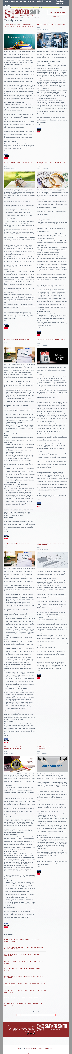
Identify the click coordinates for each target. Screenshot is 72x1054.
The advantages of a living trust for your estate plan (23, 998)
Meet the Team (14, 1)
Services (23, 1)
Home (6, 1)
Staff (64, 1053)
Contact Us (49, 1)
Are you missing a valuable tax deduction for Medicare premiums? (23, 976)
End (54, 1015)
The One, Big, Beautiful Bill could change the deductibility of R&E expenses (25, 984)
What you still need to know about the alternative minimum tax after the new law (17, 747)
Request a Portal (55, 16)
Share (6, 154)
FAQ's (61, 16)
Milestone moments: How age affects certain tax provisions (21, 955)
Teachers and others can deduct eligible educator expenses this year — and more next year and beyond (18, 25)
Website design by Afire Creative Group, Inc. (31, 1053)
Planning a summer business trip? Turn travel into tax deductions (23, 1004)
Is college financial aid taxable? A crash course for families (22, 969)
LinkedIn (60, 3)
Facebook (60, 1)
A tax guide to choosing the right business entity (17, 339)
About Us (22, 1048)
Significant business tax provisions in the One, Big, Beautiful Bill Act (21, 940)
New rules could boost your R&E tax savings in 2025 (51, 24)
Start (18, 1015)
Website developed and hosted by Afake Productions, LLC (51, 1053)
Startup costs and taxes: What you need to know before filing (24, 962)
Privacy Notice (51, 1048)
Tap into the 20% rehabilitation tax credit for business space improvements (23, 947)
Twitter (8, 5)
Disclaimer (46, 1048)
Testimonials (40, 1)
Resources (30, 1)
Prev (22, 1015)
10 (46, 1015)
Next (50, 1015)
